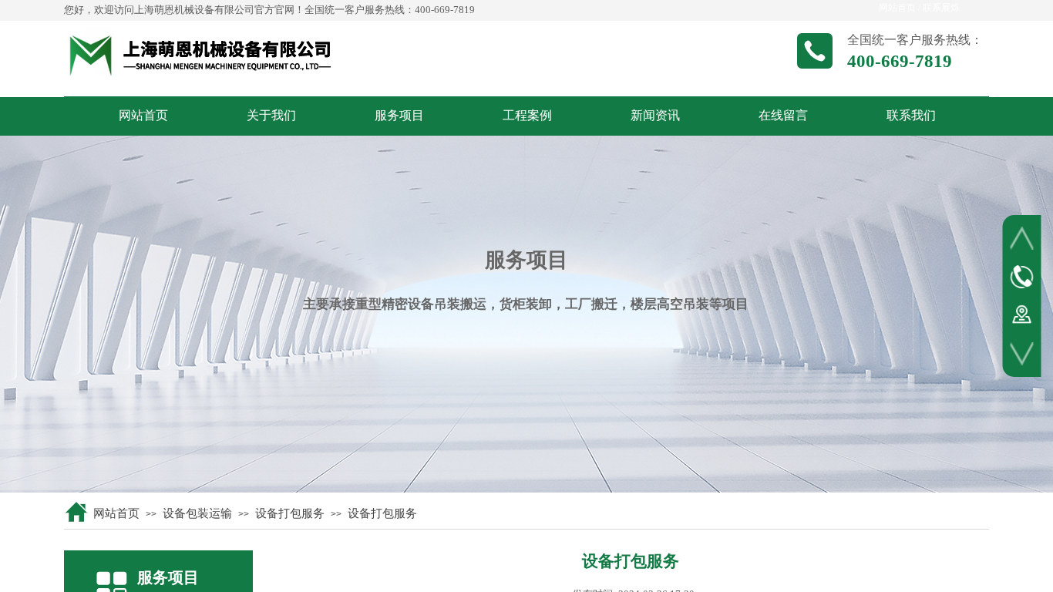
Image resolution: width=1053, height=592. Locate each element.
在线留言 (783, 115)
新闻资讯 (655, 115)
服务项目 (399, 115)
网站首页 (143, 115)
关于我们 (271, 115)
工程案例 (527, 115)
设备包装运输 (197, 513)
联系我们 (911, 115)
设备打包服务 (290, 513)
